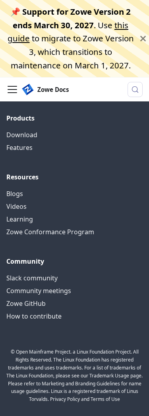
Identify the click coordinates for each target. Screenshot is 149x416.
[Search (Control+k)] (135, 89)
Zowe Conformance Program (50, 231)
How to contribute (34, 316)
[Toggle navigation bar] (12, 89)
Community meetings (38, 290)
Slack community (32, 278)
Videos (16, 206)
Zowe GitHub (26, 303)
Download (21, 134)
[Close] (143, 38)
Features (19, 147)
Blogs (14, 193)
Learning (19, 219)
